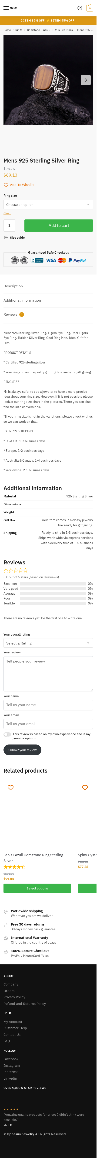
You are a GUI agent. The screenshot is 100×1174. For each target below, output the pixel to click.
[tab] (48, 286)
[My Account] (80, 8)
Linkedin (10, 1078)
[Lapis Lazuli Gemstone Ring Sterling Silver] (37, 815)
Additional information (22, 300)
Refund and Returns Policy (24, 1003)
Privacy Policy (14, 997)
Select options (37, 888)
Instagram (11, 1065)
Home (7, 30)
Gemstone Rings (37, 30)
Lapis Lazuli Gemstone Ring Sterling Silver (33, 857)
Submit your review (22, 750)
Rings (18, 30)
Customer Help (15, 1028)
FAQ (6, 1041)
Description (13, 286)
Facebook (10, 1059)
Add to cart (59, 225)
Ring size (10, 195)
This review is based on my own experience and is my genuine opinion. (51, 736)
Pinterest (10, 1072)
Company (10, 984)
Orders (8, 991)
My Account (12, 1021)
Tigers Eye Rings (62, 30)
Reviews (12, 314)
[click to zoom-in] (48, 80)
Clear (7, 213)
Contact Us (11, 1034)
